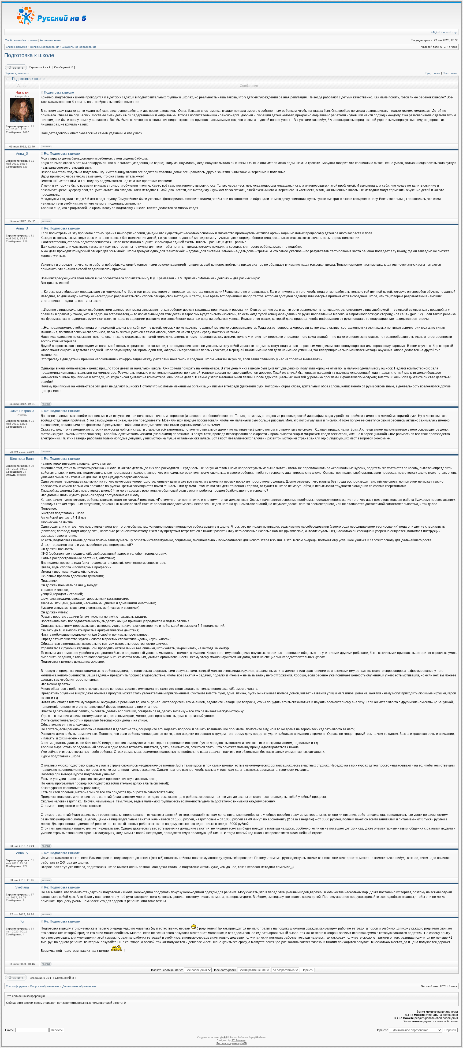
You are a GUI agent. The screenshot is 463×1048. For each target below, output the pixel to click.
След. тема (450, 73)
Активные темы (50, 40)
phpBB (223, 1037)
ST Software (238, 1040)
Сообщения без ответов (21, 40)
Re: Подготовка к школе (62, 153)
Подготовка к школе (29, 55)
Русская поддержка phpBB (231, 1043)
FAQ (434, 32)
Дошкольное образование (79, 46)
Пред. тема (432, 73)
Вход (453, 32)
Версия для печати (17, 73)
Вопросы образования (44, 46)
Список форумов (16, 46)
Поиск (443, 32)
